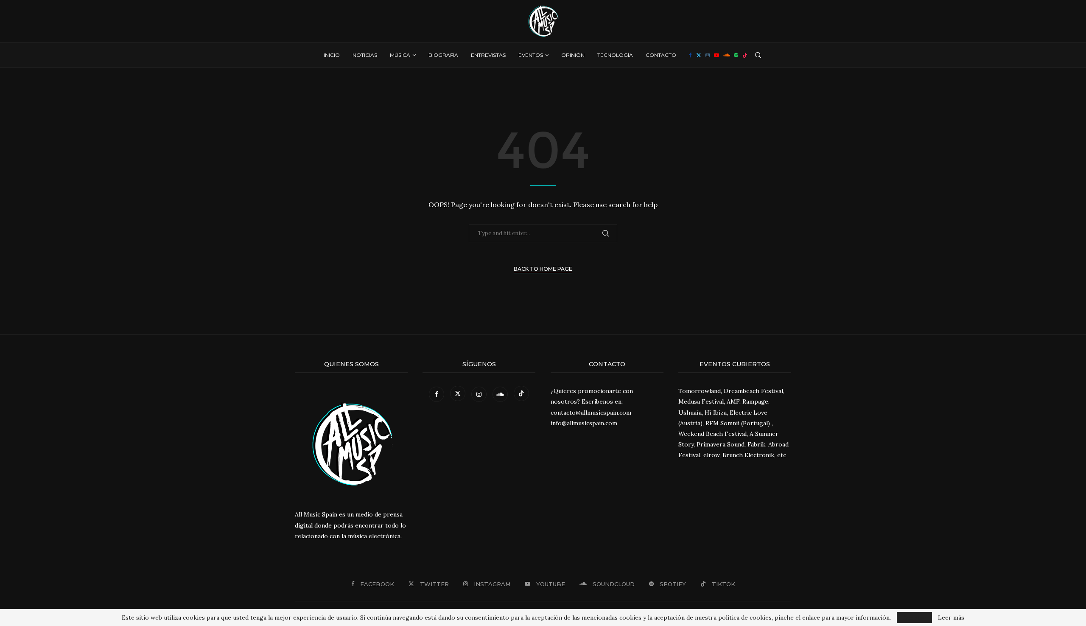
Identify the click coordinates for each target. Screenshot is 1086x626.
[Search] (758, 55)
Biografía (443, 55)
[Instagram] (707, 55)
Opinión (573, 55)
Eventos (530, 55)
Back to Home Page (543, 269)
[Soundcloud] (726, 55)
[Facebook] (690, 55)
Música (400, 55)
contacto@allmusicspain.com (591, 412)
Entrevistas (488, 55)
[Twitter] (698, 55)
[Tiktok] (744, 55)
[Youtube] (716, 55)
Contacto (661, 55)
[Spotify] (736, 55)
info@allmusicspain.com (584, 423)
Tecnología (615, 55)
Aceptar (914, 617)
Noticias (365, 55)
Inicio (332, 55)
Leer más (951, 617)
